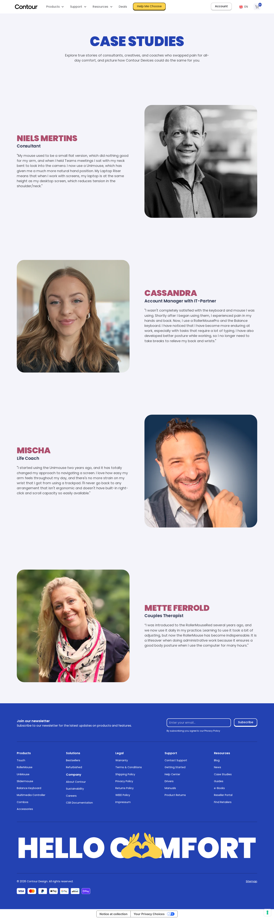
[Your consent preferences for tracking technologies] (267, 912)
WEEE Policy (122, 795)
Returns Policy (124, 788)
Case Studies (223, 774)
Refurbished (74, 767)
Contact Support (176, 760)
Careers (71, 796)
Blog (217, 760)
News (217, 767)
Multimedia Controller (31, 795)
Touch (21, 760)
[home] (26, 6)
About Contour (76, 782)
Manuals (170, 788)
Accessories (25, 809)
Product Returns (175, 795)
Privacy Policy (124, 781)
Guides (218, 781)
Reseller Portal (223, 795)
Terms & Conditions (128, 767)
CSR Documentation (79, 803)
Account (221, 6)
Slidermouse (25, 781)
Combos (22, 802)
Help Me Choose (149, 6)
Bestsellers (73, 760)
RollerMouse (24, 767)
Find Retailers (223, 802)
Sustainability (75, 789)
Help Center (172, 774)
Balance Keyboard (29, 788)
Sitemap (251, 881)
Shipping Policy (125, 774)
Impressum (123, 802)
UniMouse (23, 774)
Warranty (121, 760)
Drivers (169, 781)
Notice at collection (113, 914)
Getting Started (175, 767)
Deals (123, 6)
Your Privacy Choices (149, 914)
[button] (55, 7)
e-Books (219, 788)
